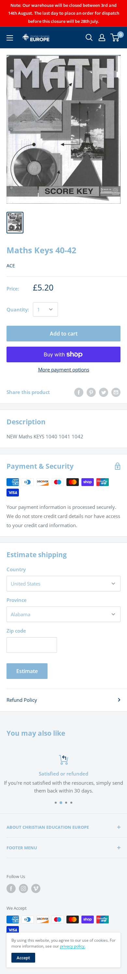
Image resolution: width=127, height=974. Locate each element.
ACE (11, 265)
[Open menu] (10, 37)
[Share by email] (115, 392)
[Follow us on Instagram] (23, 888)
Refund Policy (22, 700)
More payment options (63, 369)
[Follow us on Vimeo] (35, 888)
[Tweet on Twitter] (103, 392)
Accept (23, 958)
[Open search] (89, 37)
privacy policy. (72, 946)
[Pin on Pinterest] (91, 392)
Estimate (27, 671)
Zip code (16, 630)
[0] (115, 37)
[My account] (102, 37)
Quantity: (18, 309)
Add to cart (64, 333)
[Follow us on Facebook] (11, 888)
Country (16, 569)
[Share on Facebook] (78, 392)
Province (17, 600)
